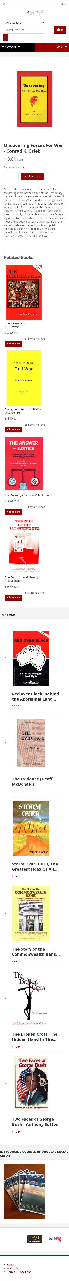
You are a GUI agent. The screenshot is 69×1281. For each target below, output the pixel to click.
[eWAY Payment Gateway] (34, 1238)
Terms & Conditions (19, 1272)
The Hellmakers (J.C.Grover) (15, 325)
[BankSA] (55, 1238)
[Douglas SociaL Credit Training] (24, 1191)
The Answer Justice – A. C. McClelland (28, 495)
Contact (12, 1264)
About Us (12, 1268)
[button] (14, 1239)
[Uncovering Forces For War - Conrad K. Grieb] (34, 99)
